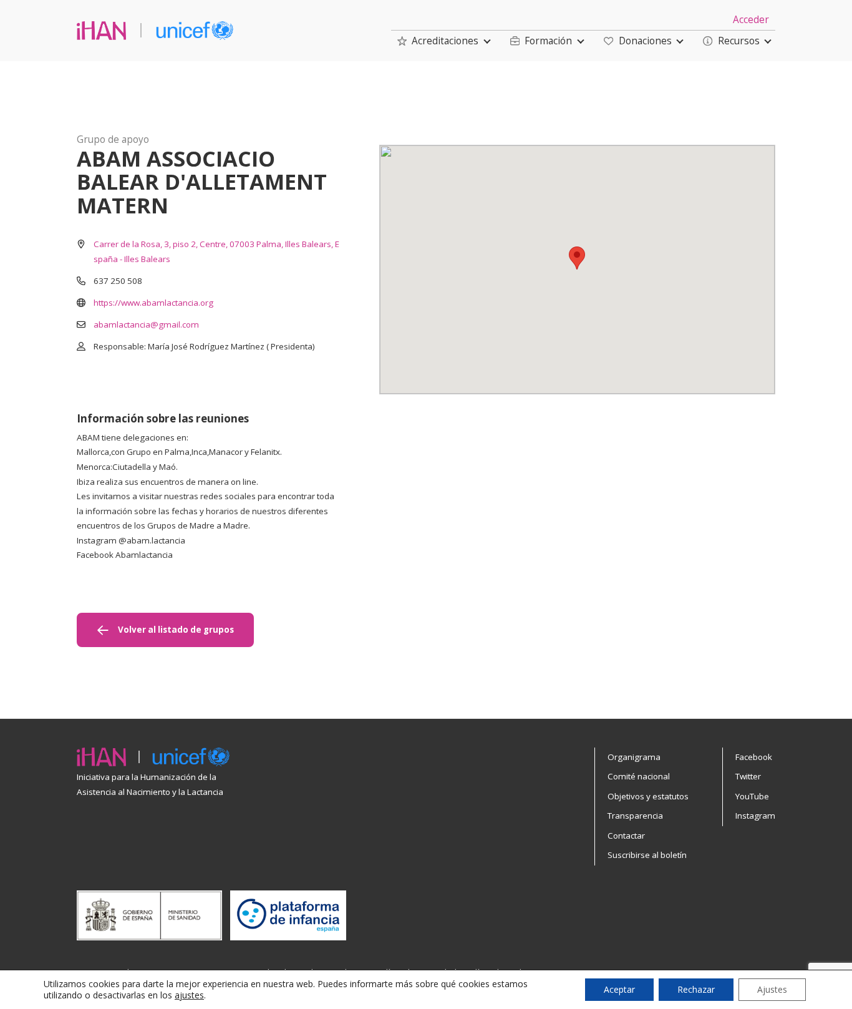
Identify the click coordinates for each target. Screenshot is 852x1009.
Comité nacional (639, 776)
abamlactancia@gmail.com (146, 324)
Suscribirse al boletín (647, 854)
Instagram (755, 815)
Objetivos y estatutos (648, 796)
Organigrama (634, 757)
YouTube (752, 796)
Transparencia (635, 815)
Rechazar (696, 989)
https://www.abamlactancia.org (153, 302)
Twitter (748, 776)
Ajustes (772, 989)
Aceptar (619, 989)
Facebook (753, 757)
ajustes (189, 995)
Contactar (626, 835)
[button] (438, 41)
